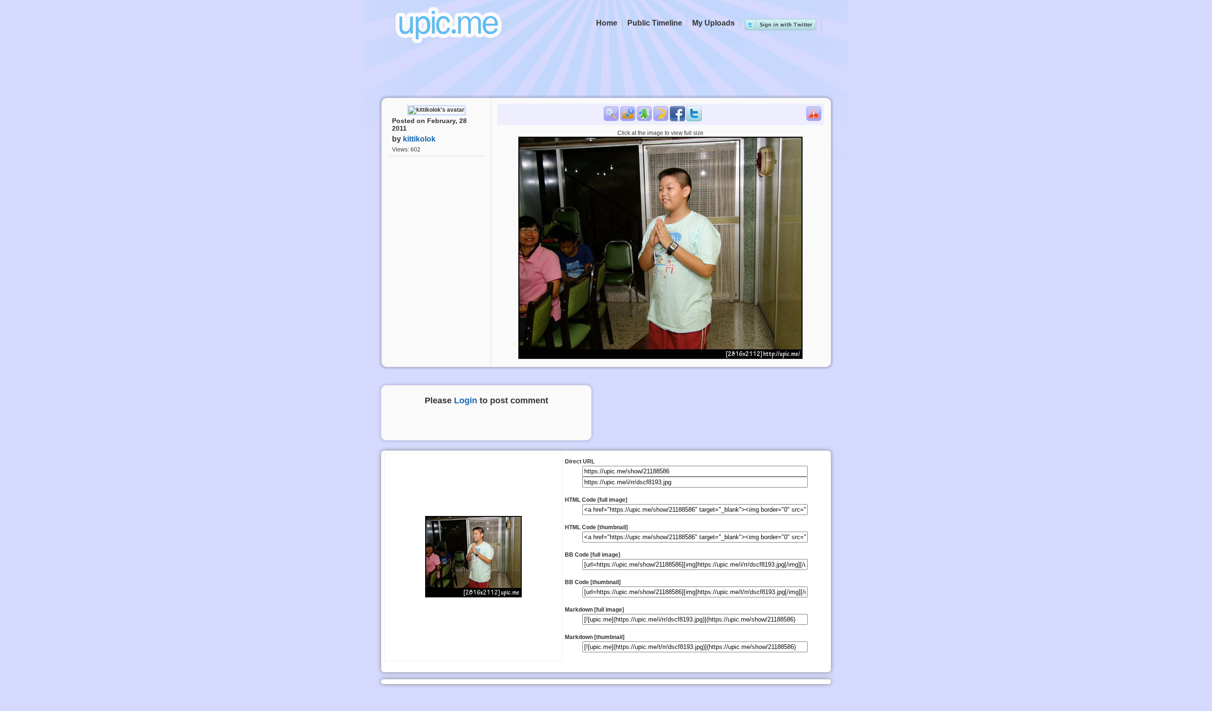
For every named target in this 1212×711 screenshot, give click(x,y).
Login (465, 400)
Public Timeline (654, 23)
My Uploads (713, 23)
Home (606, 23)
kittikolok (419, 139)
